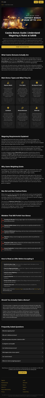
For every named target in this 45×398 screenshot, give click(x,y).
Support (24, 387)
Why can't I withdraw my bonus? (9, 335)
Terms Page (36, 289)
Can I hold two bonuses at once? (9, 348)
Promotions (4, 385)
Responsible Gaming (5, 389)
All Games (25, 382)
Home (2, 4)
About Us (3, 387)
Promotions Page (18, 289)
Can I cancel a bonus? (7, 356)
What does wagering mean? (8, 331)
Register (3, 380)
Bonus (24, 385)
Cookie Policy (26, 391)
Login (24, 380)
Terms (24, 389)
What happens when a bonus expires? (10, 352)
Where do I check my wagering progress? (11, 361)
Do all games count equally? (8, 343)
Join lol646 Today (22, 372)
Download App (4, 382)
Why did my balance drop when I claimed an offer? (13, 339)
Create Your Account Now (22, 46)
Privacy (3, 391)
